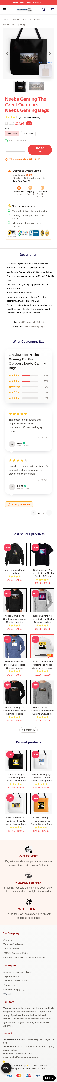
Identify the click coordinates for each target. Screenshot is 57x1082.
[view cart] (52, 9)
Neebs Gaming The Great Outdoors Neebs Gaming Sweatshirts (42, 710)
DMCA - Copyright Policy (15, 953)
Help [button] (51, 1078)
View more (28, 730)
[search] (43, 9)
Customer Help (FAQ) (14, 989)
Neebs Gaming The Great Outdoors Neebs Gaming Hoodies (14, 618)
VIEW (14, 563)
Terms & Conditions (13, 944)
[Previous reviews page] (33, 513)
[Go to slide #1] (20, 86)
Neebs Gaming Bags (14, 24)
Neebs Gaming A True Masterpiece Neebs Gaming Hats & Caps (43, 664)
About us (7, 940)
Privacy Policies (11, 948)
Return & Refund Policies (15, 980)
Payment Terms (11, 976)
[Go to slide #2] (36, 86)
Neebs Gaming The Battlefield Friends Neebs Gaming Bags (16, 820)
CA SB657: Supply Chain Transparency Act (24, 957)
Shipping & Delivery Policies (17, 972)
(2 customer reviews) (29, 117)
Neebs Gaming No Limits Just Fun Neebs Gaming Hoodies (42, 618)
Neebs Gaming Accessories (28, 19)
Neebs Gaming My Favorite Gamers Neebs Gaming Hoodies (15, 664)
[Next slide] (49, 53)
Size (7, 128)
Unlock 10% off (6, 1068)
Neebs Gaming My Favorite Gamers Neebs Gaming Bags (41, 777)
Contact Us (9, 985)
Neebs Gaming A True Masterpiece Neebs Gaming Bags (16, 777)
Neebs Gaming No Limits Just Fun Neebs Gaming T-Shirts (42, 573)
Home (6, 19)
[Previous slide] (7, 53)
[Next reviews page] (49, 513)
